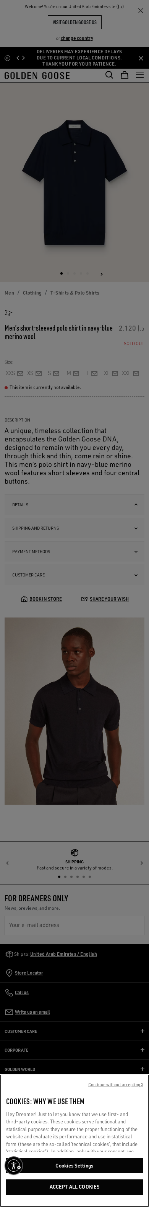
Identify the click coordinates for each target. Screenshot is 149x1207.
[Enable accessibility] (14, 1165)
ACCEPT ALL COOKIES (74, 1187)
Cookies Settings (74, 1166)
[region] (74, 1140)
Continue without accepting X (115, 1084)
